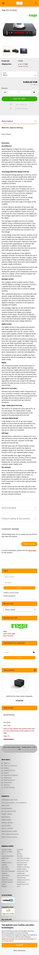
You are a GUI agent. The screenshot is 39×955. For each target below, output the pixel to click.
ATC (3, 854)
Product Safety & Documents (16, 518)
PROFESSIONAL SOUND (9, 831)
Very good (6, 722)
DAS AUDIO (5, 869)
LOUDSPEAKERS (7, 808)
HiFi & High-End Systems (10, 834)
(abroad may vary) (23, 66)
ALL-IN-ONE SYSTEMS (9, 811)
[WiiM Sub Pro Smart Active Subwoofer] (19, 683)
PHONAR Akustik (7, 882)
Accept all (19, 945)
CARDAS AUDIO (7, 863)
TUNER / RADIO (7, 814)
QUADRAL (20, 850)
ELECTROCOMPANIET (8, 871)
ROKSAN (19, 856)
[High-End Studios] (19, 3)
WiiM (18, 886)
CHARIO (4, 865)
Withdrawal (7, 778)
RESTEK (19, 854)
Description (7, 121)
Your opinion (29, 544)
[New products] (35, 670)
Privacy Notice (8, 941)
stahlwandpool (8, 739)
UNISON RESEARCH (23, 876)
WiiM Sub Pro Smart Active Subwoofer (19, 696)
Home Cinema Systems (10, 837)
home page (32, 550)
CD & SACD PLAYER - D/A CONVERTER (14, 803)
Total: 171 (6, 736)
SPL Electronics (22, 863)
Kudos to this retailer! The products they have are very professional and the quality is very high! (19, 731)
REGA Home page (9, 634)
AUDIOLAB (5, 858)
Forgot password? (9, 596)
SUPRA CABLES (22, 869)
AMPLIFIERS (5, 806)
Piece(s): (5, 88)
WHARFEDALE (21, 882)
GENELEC (4, 873)
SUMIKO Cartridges (23, 867)
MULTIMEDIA (6, 817)
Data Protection (9, 780)
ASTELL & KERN (7, 852)
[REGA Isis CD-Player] (19, 30)
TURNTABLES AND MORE (10, 800)
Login (19, 588)
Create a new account (10, 593)
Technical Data (9, 507)
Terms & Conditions (10, 766)
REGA (18, 852)
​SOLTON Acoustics (23, 860)
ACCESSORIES (6, 826)
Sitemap (7, 785)
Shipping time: (6, 64)
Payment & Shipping (11, 775)
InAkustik (5, 878)
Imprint (6, 773)
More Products (8, 636)
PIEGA (4, 884)
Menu (3, 3)
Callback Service (9, 770)
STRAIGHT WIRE (22, 865)
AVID (3, 860)
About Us (7, 763)
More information (20, 951)
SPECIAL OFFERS (7, 823)
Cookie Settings (9, 787)
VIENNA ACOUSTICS (23, 880)
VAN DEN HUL (21, 878)
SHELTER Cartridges (23, 858)
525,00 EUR (19, 701)
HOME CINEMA (6, 820)
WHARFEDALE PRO (23, 884)
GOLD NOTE (5, 876)
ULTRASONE (21, 873)
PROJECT (4, 886)
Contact (6, 768)
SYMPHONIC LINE (22, 871)
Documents (8, 782)
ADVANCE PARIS (7, 850)
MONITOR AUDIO (7, 880)
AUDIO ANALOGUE (8, 856)
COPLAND (5, 867)
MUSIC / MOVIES (7, 828)
